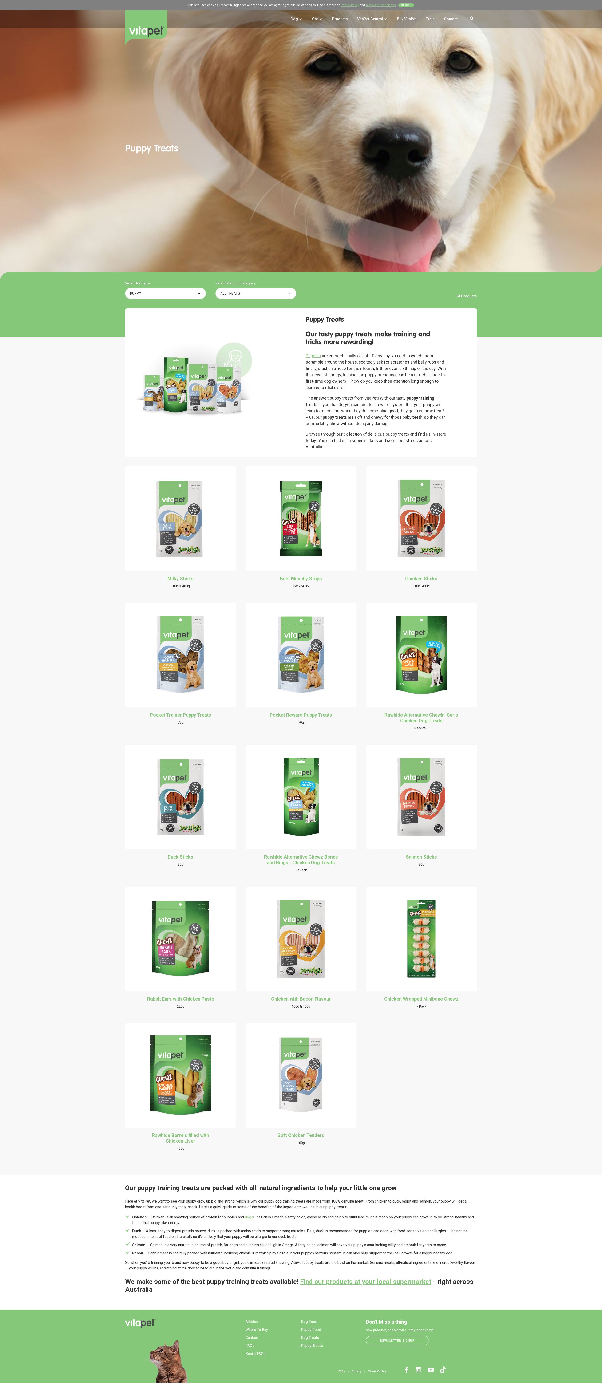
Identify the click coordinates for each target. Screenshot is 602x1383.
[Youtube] (431, 1370)
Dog (295, 19)
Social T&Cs (255, 1353)
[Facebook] (406, 1370)
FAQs (250, 1345)
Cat (315, 19)
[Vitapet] (146, 31)
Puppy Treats (312, 1345)
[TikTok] (443, 1370)
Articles (252, 1321)
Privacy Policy (350, 5)
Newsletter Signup (397, 1340)
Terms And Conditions (381, 5)
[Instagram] (418, 1370)
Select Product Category (235, 283)
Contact (451, 19)
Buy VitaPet (406, 19)
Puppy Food (311, 1329)
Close (406, 5)
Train (430, 19)
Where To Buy (257, 1329)
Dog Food (309, 1321)
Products (340, 19)
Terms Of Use (377, 1371)
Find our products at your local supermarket (365, 1282)
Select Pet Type (137, 283)
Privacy (356, 1371)
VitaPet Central (370, 19)
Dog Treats (310, 1337)
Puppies (313, 355)
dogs (249, 1217)
